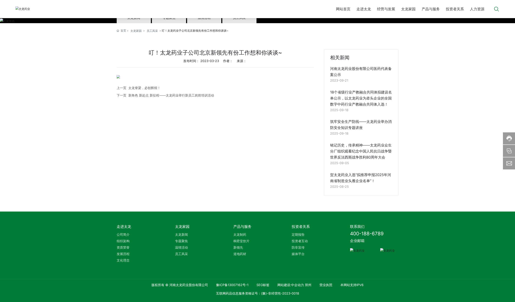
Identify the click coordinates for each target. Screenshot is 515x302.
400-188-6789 (367, 234)
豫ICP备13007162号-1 (232, 285)
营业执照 (325, 285)
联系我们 (357, 226)
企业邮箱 (357, 241)
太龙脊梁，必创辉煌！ (144, 88)
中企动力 (297, 285)
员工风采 (152, 30)
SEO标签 (262, 285)
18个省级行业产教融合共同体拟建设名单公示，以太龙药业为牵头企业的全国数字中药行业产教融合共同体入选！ (361, 98)
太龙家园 (136, 30)
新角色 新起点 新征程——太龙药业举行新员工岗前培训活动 (171, 95)
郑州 (308, 285)
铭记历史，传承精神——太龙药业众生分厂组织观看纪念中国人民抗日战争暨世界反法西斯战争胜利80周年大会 (361, 151)
